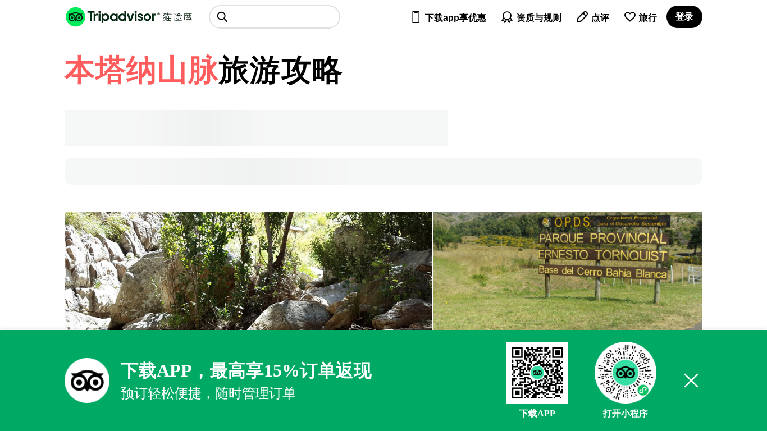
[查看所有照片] (567, 272)
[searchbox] (274, 16)
